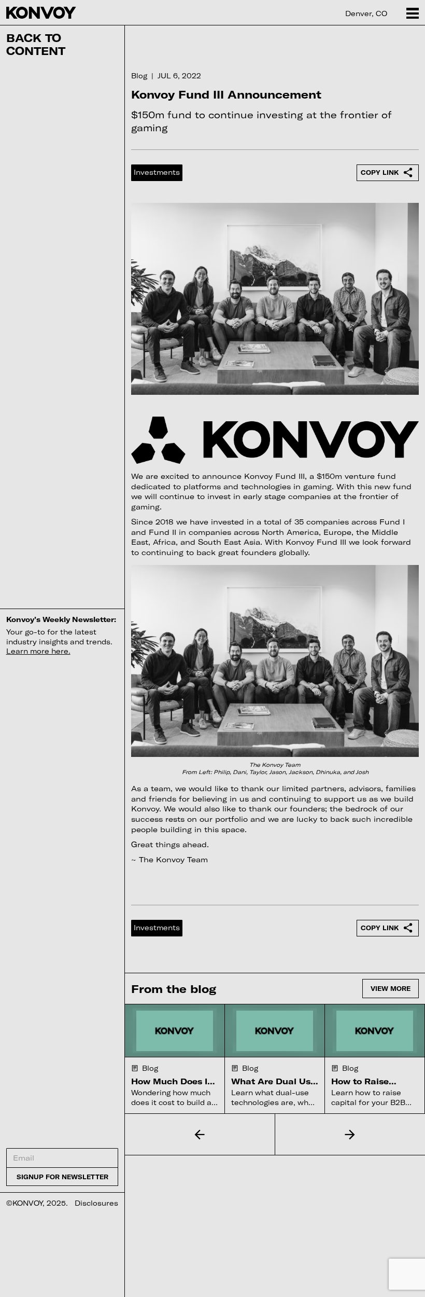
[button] (200, 1134)
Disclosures (96, 1203)
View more (390, 988)
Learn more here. (38, 651)
